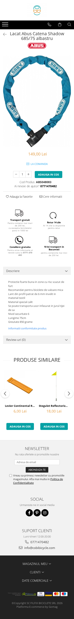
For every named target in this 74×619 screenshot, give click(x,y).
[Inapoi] (3, 34)
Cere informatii (52, 196)
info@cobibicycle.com (39, 548)
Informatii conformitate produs (27, 328)
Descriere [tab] (13, 271)
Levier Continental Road (20, 406)
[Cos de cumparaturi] (59, 24)
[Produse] (5, 26)
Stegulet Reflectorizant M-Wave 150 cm (54, 406)
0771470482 (39, 542)
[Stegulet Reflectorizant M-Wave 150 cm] (54, 386)
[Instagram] (45, 512)
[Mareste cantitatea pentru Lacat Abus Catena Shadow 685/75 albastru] (28, 174)
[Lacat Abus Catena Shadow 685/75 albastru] (37, 101)
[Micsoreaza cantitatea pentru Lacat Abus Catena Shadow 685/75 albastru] (16, 174)
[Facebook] (29, 512)
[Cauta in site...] (69, 24)
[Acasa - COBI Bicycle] (37, 10)
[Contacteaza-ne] (49, 24)
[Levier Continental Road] (20, 386)
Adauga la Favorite (21, 196)
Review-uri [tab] (15, 340)
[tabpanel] (37, 101)
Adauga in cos (48, 174)
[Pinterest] (37, 512)
